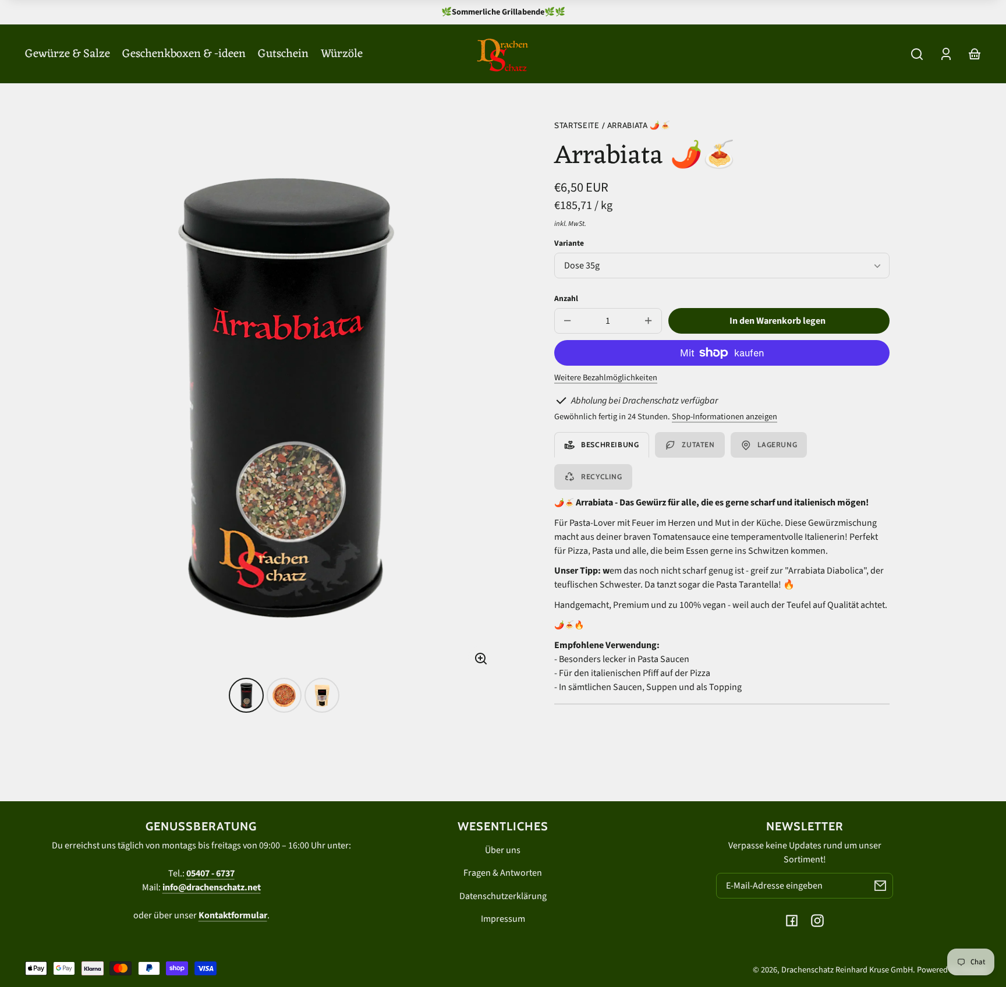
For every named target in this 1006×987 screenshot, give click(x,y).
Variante (569, 243)
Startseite (577, 125)
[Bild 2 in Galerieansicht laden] (284, 695)
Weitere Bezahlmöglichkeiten (605, 378)
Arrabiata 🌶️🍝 (639, 125)
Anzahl (566, 298)
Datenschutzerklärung (503, 896)
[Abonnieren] (880, 885)
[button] (917, 54)
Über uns (502, 850)
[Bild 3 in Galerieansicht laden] (321, 695)
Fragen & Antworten (502, 872)
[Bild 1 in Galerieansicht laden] (246, 695)
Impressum (503, 918)
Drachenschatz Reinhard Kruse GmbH (847, 970)
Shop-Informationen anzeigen (724, 417)
